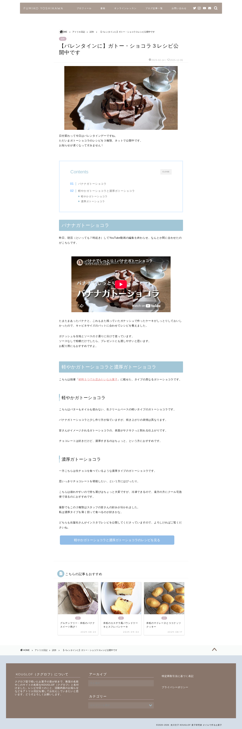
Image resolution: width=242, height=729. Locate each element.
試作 (63, 39)
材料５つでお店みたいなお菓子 (98, 379)
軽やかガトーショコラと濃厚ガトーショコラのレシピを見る (117, 540)
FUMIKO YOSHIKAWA (43, 8)
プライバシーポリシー (175, 687)
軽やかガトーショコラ (94, 196)
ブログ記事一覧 (154, 8)
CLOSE (166, 172)
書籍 (102, 8)
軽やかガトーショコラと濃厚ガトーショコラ (106, 190)
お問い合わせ (179, 8)
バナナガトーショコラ (92, 183)
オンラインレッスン (125, 8)
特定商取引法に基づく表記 (178, 676)
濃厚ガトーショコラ (93, 201)
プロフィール (84, 8)
